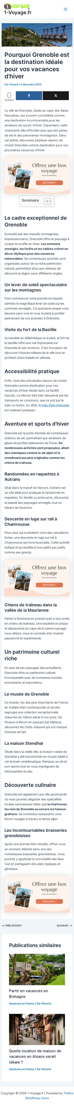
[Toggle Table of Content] (45, 201)
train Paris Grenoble (55, 405)
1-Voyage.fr (17, 12)
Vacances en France (21, 1003)
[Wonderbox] (37, 175)
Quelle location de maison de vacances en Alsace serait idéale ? (35, 1056)
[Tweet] (56, 95)
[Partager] (29, 95)
